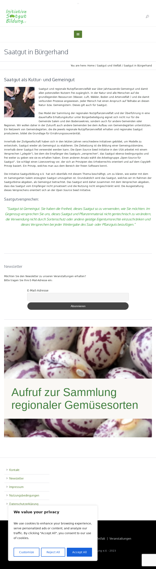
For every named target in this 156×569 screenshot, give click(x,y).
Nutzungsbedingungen (24, 495)
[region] (53, 533)
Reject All (53, 552)
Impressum (16, 487)
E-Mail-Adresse (38, 290)
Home (90, 65)
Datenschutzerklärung (23, 504)
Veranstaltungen (120, 538)
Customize (26, 552)
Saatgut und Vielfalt (109, 65)
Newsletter (16, 478)
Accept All (79, 552)
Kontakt (14, 470)
